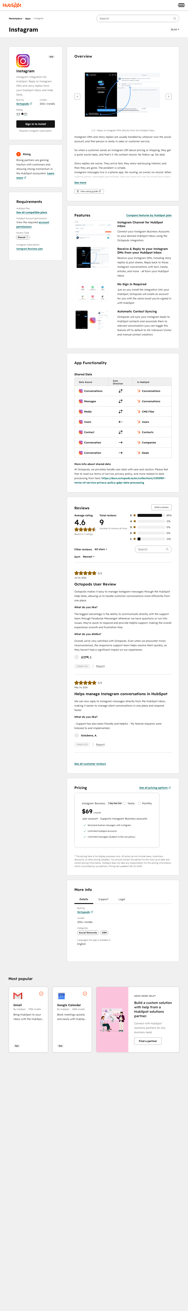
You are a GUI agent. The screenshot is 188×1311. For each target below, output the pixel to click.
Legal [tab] (122, 899)
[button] (175, 29)
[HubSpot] (12, 5)
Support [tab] (103, 899)
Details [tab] (83, 899)
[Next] (169, 97)
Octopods (22, 103)
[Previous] (77, 97)
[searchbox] (138, 18)
